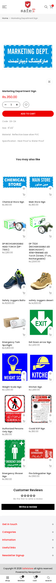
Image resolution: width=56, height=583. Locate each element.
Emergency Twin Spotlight (11, 344)
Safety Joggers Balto (13, 300)
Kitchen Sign (35, 386)
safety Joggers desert (41, 300)
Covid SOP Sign (37, 428)
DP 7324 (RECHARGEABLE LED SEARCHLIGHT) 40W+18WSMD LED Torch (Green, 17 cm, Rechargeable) (40, 251)
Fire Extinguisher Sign (40, 473)
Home (5, 18)
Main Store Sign (37, 201)
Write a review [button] (28, 507)
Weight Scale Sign (12, 386)
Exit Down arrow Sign (40, 342)
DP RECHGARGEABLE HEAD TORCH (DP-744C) (12, 246)
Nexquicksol (34, 572)
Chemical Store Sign (13, 201)
